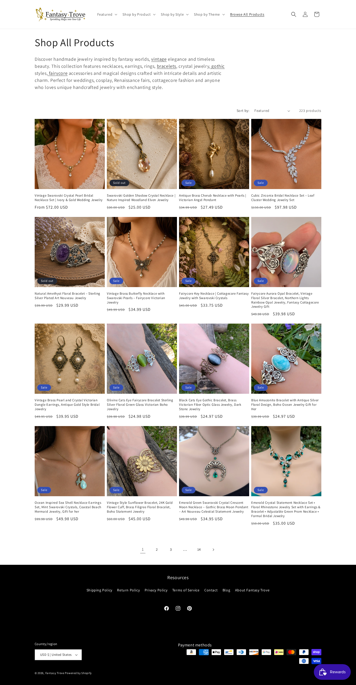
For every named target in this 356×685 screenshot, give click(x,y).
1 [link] (143, 549)
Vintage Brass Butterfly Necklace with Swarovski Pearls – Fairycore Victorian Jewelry (136, 298)
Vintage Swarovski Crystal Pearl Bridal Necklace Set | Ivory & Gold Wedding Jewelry (69, 197)
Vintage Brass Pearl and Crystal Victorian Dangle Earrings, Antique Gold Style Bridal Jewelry (67, 404)
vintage (159, 59)
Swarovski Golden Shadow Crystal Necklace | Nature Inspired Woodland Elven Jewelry (141, 197)
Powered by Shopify (78, 673)
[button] (107, 14)
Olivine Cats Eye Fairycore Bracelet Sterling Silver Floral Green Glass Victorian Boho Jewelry (140, 404)
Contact (211, 590)
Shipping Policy (99, 590)
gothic (217, 66)
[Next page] (213, 549)
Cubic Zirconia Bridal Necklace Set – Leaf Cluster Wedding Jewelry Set (283, 197)
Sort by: (243, 110)
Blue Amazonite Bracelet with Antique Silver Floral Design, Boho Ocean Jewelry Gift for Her (285, 404)
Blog (226, 590)
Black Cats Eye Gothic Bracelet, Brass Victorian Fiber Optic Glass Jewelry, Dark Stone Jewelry (210, 404)
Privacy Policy (156, 590)
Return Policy (128, 590)
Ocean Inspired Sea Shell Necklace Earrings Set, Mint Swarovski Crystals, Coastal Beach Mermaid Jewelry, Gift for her (68, 507)
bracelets (166, 66)
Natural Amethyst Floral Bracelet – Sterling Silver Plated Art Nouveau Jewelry (67, 296)
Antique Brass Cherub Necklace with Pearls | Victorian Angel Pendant (212, 197)
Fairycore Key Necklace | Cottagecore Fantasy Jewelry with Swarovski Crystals (214, 296)
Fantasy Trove (54, 673)
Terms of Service (186, 590)
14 (199, 549)
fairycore (57, 73)
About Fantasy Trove (252, 590)
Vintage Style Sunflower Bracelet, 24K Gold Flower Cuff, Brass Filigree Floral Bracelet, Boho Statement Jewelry (140, 507)
